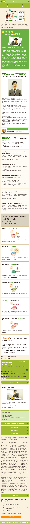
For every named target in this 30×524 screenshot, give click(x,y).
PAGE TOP (11, 516)
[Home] (29, 1)
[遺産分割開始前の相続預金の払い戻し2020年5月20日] (27, 370)
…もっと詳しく (14, 241)
